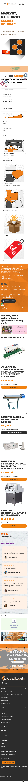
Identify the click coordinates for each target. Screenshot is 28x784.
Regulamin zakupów (5, 722)
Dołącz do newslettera (8, 762)
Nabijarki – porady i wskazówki (8, 713)
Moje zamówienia (5, 733)
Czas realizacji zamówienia (7, 691)
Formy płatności (5, 697)
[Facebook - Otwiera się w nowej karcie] (2, 683)
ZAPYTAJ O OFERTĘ (10, 301)
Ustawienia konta (5, 736)
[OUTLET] (14, 249)
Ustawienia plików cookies (7, 716)
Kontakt (3, 746)
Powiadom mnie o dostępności (15, 432)
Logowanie (3, 730)
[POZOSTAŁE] (14, 224)
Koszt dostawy (4, 700)
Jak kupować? (4, 711)
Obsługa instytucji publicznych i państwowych (11, 694)
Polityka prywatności (6, 719)
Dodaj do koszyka (14, 387)
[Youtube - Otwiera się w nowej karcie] (6, 683)
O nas (2, 743)
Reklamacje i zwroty (5, 703)
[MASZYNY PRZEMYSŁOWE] (14, 149)
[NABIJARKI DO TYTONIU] (14, 174)
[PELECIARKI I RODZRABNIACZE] (14, 199)
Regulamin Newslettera (17, 768)
